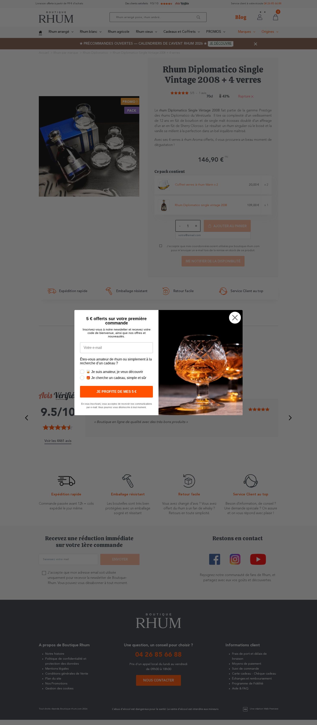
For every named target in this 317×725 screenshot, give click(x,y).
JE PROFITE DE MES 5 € (116, 391)
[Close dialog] (235, 318)
